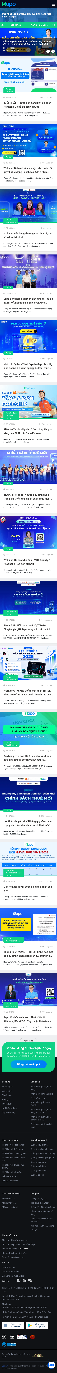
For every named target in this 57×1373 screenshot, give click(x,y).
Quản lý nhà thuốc (38, 1170)
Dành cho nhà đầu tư (11, 1271)
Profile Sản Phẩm (9, 1108)
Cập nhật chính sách (14, 873)
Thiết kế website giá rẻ (12, 1172)
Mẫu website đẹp (9, 1176)
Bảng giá (6, 1099)
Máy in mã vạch (9, 1203)
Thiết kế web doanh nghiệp (14, 1153)
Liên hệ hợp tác (8, 1267)
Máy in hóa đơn (8, 1198)
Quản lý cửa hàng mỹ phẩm (42, 1157)
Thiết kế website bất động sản (13, 1159)
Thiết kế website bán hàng (13, 1145)
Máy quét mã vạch (10, 1207)
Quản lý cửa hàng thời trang (43, 1153)
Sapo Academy (8, 1112)
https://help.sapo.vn (19, 1240)
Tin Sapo (9, 92)
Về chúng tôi (7, 1086)
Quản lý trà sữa (37, 1175)
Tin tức (8, 89)
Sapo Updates (11, 413)
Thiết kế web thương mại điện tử (13, 1166)
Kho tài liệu (10, 870)
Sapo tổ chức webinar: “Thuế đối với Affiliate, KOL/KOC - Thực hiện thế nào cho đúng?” (27, 1019)
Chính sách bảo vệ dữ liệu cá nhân (42, 1220)
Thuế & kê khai (11, 745)
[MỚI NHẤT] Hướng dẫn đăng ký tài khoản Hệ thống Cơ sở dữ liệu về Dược (27, 104)
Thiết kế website (38, 1098)
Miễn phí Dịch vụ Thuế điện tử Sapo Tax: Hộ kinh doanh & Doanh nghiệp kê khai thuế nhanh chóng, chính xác (27, 366)
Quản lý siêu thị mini (39, 1145)
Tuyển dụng (7, 1104)
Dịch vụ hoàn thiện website (42, 1226)
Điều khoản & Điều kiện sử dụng (42, 1213)
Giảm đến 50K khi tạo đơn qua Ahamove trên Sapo (26, 43)
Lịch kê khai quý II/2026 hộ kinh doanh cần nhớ (27, 888)
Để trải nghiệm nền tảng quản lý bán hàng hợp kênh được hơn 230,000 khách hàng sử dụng (28, 1054)
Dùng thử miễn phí (28, 1064)
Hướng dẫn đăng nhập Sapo (43, 1207)
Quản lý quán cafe (38, 1162)
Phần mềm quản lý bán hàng (41, 1088)
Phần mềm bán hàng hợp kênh (42, 1125)
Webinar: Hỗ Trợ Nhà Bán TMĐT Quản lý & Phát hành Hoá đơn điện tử (27, 561)
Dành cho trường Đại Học (13, 1276)
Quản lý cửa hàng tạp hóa (42, 1149)
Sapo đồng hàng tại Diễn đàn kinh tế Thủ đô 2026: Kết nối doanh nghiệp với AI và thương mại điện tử (28, 301)
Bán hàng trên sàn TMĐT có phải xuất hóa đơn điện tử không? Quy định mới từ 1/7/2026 (27, 758)
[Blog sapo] (30, 1280)
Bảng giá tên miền (10, 1180)
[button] (53, 4)
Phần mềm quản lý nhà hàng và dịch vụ (41, 1118)
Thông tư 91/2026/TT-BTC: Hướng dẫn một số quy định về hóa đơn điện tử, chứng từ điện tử (28, 954)
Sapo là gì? (6, 1091)
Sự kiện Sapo (11, 222)
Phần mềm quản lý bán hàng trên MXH (41, 1111)
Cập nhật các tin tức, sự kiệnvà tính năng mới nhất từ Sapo (26, 15)
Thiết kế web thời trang (12, 1149)
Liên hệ (34, 1230)
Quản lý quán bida (38, 1166)
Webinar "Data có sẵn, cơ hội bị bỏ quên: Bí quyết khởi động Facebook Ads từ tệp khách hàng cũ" (27, 170)
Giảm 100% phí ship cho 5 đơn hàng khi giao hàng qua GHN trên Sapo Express (28, 431)
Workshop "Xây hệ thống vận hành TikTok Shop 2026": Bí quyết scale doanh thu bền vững (27, 693)
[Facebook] (18, 1280)
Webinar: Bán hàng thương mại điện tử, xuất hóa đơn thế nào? (28, 235)
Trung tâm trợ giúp (39, 1198)
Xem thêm (28, 1040)
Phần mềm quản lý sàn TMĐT (40, 1104)
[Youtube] (24, 1280)
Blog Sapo (6, 1095)
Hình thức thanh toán (40, 1203)
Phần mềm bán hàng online (43, 1094)
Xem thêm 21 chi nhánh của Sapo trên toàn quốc (26, 1317)
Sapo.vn (5, 1366)
